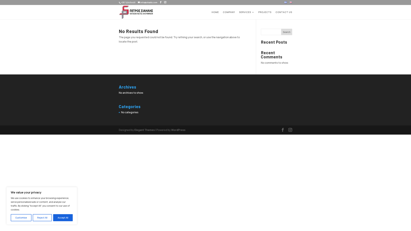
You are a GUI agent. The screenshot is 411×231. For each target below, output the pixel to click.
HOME (215, 12)
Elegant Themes (144, 130)
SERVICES (245, 12)
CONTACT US (283, 12)
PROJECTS (264, 12)
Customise (21, 217)
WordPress (178, 130)
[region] (41, 206)
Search (286, 32)
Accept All (63, 217)
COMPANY (229, 12)
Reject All (42, 217)
